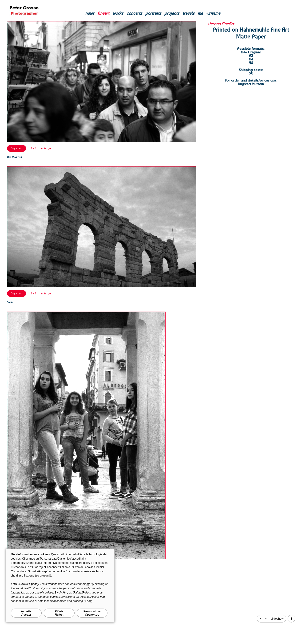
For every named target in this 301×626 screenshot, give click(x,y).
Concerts (134, 13)
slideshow (277, 618)
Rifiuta (59, 613)
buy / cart (16, 148)
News (89, 13)
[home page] (24, 18)
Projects (171, 13)
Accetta (26, 613)
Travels (188, 13)
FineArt (103, 13)
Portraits (153, 13)
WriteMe (213, 13)
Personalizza (92, 613)
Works (118, 13)
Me (200, 13)
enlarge (46, 148)
